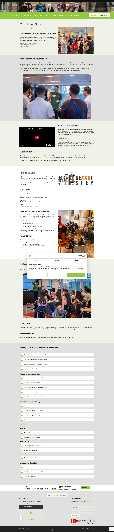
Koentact (82, 501)
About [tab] (76, 260)
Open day (69, 15)
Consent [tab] (37, 260)
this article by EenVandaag (47, 157)
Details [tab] (57, 260)
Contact (77, 15)
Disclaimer (34, 530)
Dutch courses (16, 15)
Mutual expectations (65, 530)
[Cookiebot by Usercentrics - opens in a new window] (79, 256)
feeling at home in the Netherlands (66, 146)
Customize (56, 275)
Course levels (38, 15)
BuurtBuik (78, 142)
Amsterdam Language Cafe (34, 70)
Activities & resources (57, 15)
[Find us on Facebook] (82, 529)
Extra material (56, 530)
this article (81, 143)
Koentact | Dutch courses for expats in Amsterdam (57, 5)
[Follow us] (93, 529)
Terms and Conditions (26, 530)
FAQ (51, 530)
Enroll (47, 15)
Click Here (51, 1)
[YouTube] (84, 529)
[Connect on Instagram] (87, 529)
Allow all (76, 275)
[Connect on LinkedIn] (90, 529)
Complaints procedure (43, 530)
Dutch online (27, 15)
